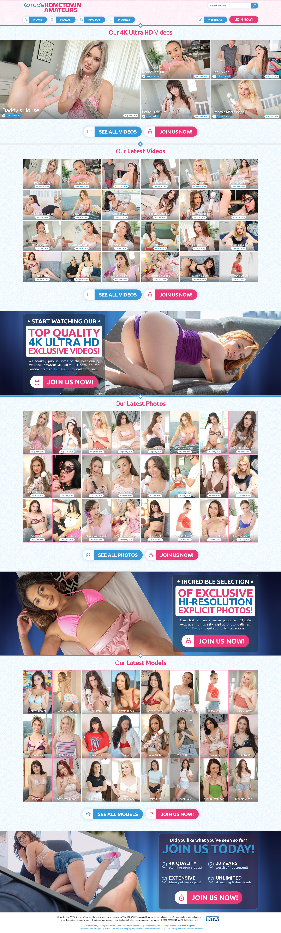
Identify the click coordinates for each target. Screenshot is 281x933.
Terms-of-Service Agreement (129, 926)
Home (37, 19)
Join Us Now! (175, 131)
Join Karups (62, 369)
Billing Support (169, 926)
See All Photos (118, 555)
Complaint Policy (107, 926)
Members (215, 19)
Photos (94, 19)
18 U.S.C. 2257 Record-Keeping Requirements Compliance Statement (134, 929)
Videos (65, 19)
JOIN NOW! (244, 19)
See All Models (118, 814)
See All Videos (118, 131)
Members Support (152, 926)
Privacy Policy (92, 926)
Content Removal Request (91, 929)
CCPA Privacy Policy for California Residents (184, 929)
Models (124, 19)
